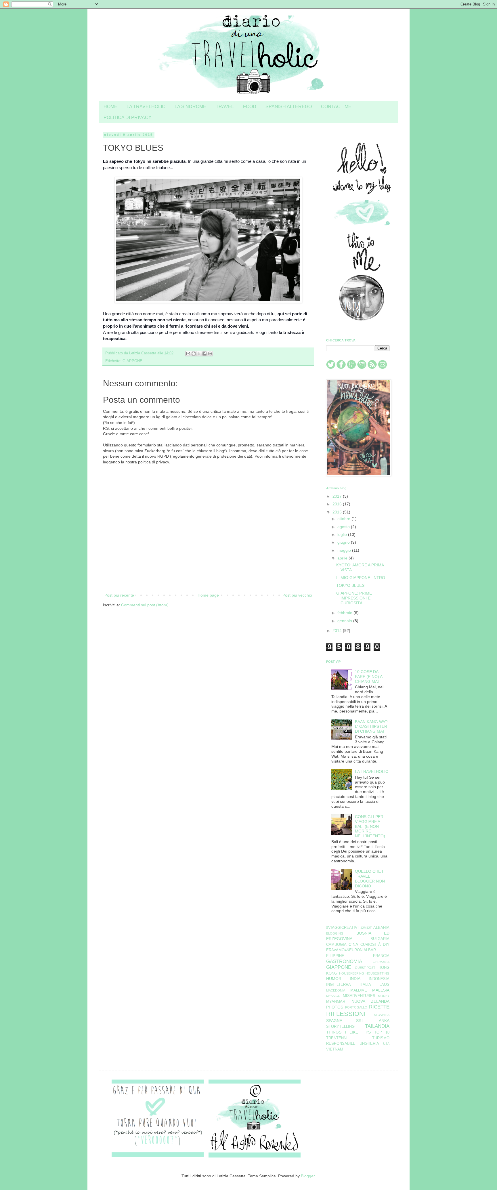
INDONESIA (379, 979)
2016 (337, 504)
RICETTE (379, 1007)
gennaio (345, 620)
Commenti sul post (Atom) (145, 605)
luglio (342, 534)
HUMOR (333, 978)
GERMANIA (381, 962)
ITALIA (365, 985)
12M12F (366, 927)
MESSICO (333, 996)
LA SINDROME (190, 106)
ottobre (344, 518)
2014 (337, 630)
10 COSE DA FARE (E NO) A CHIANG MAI (368, 676)
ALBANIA (381, 928)
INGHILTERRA (338, 985)
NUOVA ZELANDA (370, 1001)
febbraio (345, 612)
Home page (208, 595)
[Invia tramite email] (188, 353)
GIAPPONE (132, 361)
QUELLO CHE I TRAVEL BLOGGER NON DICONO (370, 878)
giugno (344, 542)
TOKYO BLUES (350, 585)
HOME (110, 106)
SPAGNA (334, 1020)
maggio (344, 550)
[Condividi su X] (199, 353)
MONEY (383, 996)
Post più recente (119, 595)
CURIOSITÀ (370, 945)
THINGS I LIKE (342, 1032)
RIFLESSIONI (346, 1013)
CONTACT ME (336, 106)
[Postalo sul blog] (193, 353)
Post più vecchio (297, 595)
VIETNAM (334, 1049)
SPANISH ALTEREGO (288, 106)
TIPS (366, 1032)
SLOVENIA (381, 1015)
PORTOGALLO (356, 1007)
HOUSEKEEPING (351, 973)
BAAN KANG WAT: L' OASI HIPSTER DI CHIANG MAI (371, 726)
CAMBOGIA (336, 945)
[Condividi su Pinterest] (210, 353)
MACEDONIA (335, 990)
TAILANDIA (377, 1026)
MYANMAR (335, 1002)
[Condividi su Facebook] (204, 353)
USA (386, 1043)
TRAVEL (225, 106)
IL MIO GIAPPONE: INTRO (360, 577)
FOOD (249, 106)
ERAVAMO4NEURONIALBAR (351, 950)
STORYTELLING (340, 1027)
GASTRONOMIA (344, 961)
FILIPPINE (335, 956)
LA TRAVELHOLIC (146, 106)
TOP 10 (381, 1032)
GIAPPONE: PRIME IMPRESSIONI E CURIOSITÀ (354, 598)
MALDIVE (358, 990)
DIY (386, 944)
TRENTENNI (336, 1038)
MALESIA (380, 990)
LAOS (384, 985)
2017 (337, 496)
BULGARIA (379, 939)
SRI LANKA (372, 1020)
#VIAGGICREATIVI (342, 928)
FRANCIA (381, 956)
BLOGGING (334, 933)
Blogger (308, 1176)
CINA (353, 944)
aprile (343, 558)
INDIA (355, 978)
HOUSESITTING (377, 973)
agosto (344, 526)
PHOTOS (334, 1007)
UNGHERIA (369, 1044)
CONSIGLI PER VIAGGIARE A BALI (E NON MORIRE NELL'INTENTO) (370, 826)
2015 (337, 512)
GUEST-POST (365, 967)
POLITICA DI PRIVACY (128, 117)
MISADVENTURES (359, 996)
